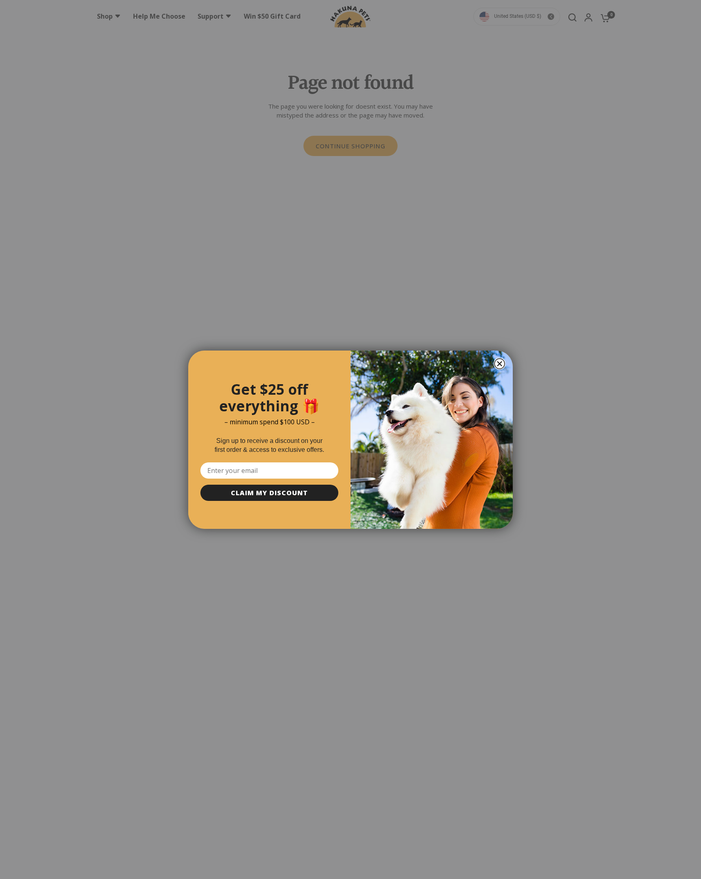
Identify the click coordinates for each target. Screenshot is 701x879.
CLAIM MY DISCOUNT (269, 492)
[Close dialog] (500, 364)
